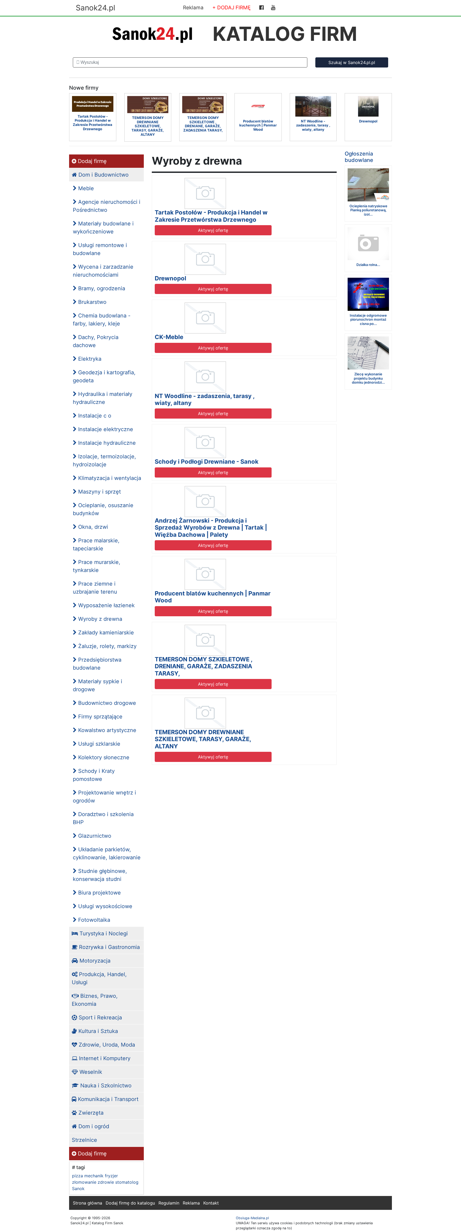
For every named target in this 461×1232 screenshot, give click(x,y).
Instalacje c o (94, 415)
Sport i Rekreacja (99, 1017)
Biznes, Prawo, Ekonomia (95, 1000)
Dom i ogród (93, 1126)
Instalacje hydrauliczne (106, 443)
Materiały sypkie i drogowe (97, 685)
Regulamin (168, 1203)
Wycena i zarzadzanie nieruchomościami (103, 271)
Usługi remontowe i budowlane (100, 249)
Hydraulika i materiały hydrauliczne (102, 398)
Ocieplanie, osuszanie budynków (103, 509)
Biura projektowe (99, 892)
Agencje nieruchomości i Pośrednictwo (106, 206)
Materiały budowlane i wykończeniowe (103, 227)
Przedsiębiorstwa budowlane (97, 664)
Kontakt (211, 1203)
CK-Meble (169, 336)
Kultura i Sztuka (97, 1031)
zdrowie (106, 1182)
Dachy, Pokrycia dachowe (95, 341)
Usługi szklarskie (98, 744)
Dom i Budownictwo (103, 175)
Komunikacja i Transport (107, 1099)
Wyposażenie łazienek (106, 605)
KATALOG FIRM (285, 34)
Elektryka (89, 359)
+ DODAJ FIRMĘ (231, 8)
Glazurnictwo (94, 836)
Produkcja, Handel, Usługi (99, 978)
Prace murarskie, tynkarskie (96, 566)
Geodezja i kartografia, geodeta (104, 376)
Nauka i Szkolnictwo (105, 1085)
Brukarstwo (91, 302)
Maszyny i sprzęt (99, 491)
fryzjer (111, 1175)
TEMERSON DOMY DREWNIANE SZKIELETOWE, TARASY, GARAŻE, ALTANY (203, 739)
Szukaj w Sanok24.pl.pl (351, 62)
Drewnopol (170, 278)
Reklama (193, 8)
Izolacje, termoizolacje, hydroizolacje (104, 460)
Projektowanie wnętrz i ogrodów (104, 796)
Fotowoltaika (93, 920)
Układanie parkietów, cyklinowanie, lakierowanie (107, 853)
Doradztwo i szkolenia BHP (103, 818)
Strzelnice (84, 1140)
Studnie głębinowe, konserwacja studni (100, 875)
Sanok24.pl (95, 7)
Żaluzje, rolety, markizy (107, 646)
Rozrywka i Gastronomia (108, 947)
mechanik (94, 1175)
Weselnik (90, 1072)
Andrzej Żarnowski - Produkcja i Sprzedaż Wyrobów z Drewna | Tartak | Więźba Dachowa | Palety (211, 527)
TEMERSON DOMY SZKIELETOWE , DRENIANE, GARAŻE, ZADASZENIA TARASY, (203, 666)
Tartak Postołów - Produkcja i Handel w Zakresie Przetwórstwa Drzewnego (211, 216)
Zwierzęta (90, 1113)
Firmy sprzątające (99, 716)
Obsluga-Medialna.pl (252, 1218)
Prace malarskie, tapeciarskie (96, 544)
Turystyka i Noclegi (103, 933)
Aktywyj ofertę (213, 230)
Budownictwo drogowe (106, 703)
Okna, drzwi (92, 527)
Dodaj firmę (91, 161)
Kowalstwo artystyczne (106, 730)
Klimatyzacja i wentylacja (109, 478)
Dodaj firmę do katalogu (130, 1203)
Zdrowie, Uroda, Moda (106, 1045)
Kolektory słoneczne (103, 757)
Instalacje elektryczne (105, 429)
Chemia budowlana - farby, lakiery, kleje (101, 319)
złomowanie (84, 1182)
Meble (85, 188)
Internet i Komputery (103, 1058)
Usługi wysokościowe (104, 906)
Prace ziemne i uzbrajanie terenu (95, 588)
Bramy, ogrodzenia (101, 288)
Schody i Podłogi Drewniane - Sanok (207, 461)
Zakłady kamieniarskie (105, 632)
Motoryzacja (94, 960)
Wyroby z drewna (99, 619)
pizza (77, 1175)
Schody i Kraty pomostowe (94, 775)
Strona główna (87, 1203)
